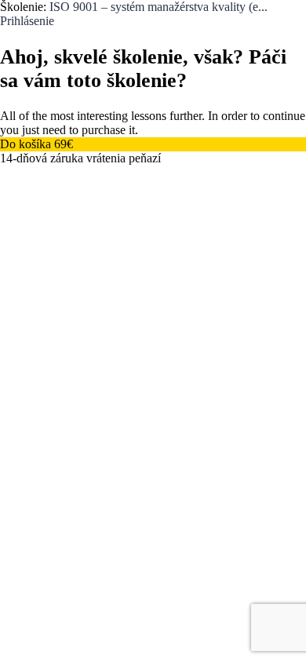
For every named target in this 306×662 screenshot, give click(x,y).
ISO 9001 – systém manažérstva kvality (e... (158, 6)
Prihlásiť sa (156, 460)
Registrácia (100, 460)
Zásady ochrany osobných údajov (181, 343)
